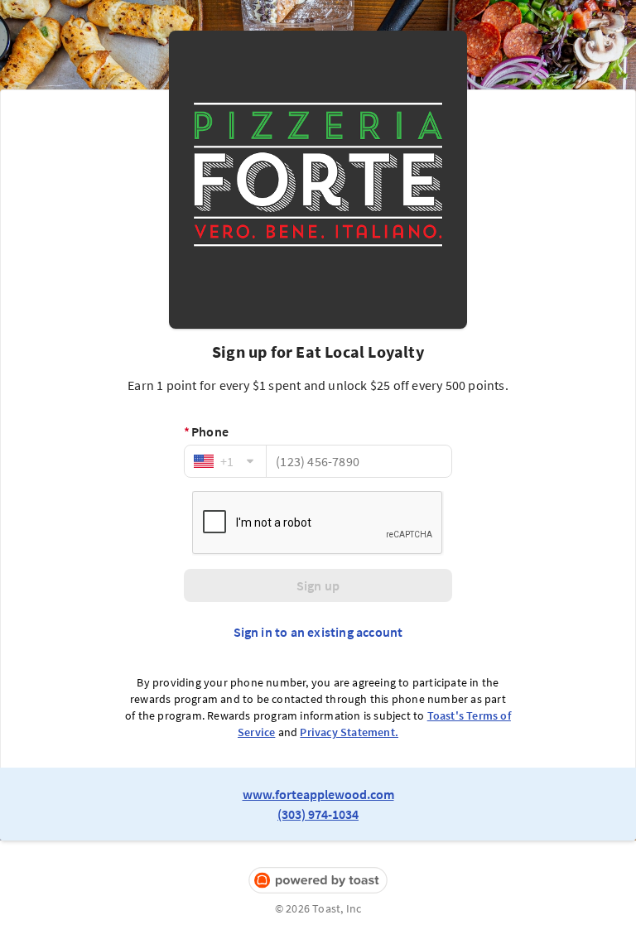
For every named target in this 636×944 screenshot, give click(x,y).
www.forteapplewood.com (318, 794)
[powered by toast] (318, 880)
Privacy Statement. (349, 732)
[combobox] (225, 461)
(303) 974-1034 (318, 814)
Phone (206, 431)
